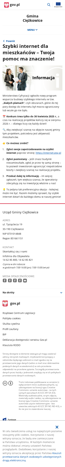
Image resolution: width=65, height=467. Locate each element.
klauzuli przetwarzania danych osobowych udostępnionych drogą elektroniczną (32, 456)
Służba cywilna (11, 323)
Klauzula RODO (11, 345)
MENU (31, 29)
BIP (4, 334)
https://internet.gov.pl (48, 152)
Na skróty (8, 292)
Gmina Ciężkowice (32, 18)
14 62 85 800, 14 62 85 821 (18, 259)
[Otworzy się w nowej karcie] (5, 280)
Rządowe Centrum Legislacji (19, 313)
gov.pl (15, 304)
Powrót (10, 41)
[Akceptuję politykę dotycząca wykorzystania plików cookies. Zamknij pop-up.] (57, 427)
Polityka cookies (12, 318)
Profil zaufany (10, 329)
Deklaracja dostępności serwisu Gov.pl (25, 339)
